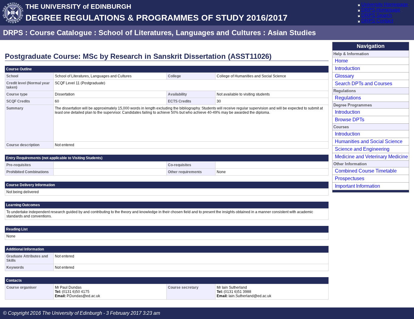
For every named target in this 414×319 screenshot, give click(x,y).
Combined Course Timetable (366, 170)
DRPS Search (376, 15)
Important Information (357, 186)
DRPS (13, 33)
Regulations (348, 97)
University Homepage (384, 4)
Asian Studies (292, 33)
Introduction (347, 68)
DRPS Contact (377, 20)
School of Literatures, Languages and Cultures (179, 33)
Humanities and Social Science (368, 141)
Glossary (344, 76)
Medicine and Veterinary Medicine (371, 156)
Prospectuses (349, 178)
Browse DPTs (349, 119)
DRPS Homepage (380, 9)
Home (341, 60)
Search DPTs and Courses (363, 83)
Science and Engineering (362, 149)
